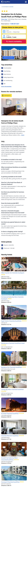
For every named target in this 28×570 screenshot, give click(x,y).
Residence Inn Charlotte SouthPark (11, 367)
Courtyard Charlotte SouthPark (10, 482)
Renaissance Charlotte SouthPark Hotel (12, 343)
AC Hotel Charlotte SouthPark (10, 413)
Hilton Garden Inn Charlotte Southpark (12, 273)
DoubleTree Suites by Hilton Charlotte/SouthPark (9, 459)
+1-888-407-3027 (14, 24)
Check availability (15, 41)
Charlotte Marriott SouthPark (10, 436)
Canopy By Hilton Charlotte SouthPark (12, 389)
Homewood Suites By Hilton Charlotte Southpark (12, 298)
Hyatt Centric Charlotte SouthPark (11, 321)
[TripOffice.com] (5, 2)
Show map (4, 19)
